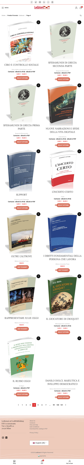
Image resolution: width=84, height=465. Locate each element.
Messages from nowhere (62, 324)
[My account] (76, 8)
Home (4, 15)
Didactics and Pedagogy (21, 199)
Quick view (38, 22)
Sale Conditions (34, 427)
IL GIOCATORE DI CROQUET (62, 318)
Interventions (62, 137)
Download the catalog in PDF (38, 429)
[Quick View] (15, 78)
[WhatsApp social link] (48, 2)
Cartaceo (22, 15)
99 (54, 405)
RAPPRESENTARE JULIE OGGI (21, 318)
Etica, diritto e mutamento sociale (22, 69)
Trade (62, 196)
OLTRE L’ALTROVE (21, 256)
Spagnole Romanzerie (62, 71)
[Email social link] (40, 2)
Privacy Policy (34, 432)
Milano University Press (21, 261)
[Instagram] (3, 438)
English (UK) (40, 443)
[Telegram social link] (52, 2)
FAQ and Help (34, 425)
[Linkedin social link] (44, 2)
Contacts (32, 423)
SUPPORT (21, 194)
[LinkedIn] (6, 438)
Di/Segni (21, 386)
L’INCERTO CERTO (62, 191)
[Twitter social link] (35, 2)
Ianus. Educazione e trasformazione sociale (62, 389)
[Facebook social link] (31, 2)
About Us (32, 421)
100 (57, 405)
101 (61, 405)
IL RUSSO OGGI (21, 381)
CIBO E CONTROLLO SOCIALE (21, 64)
